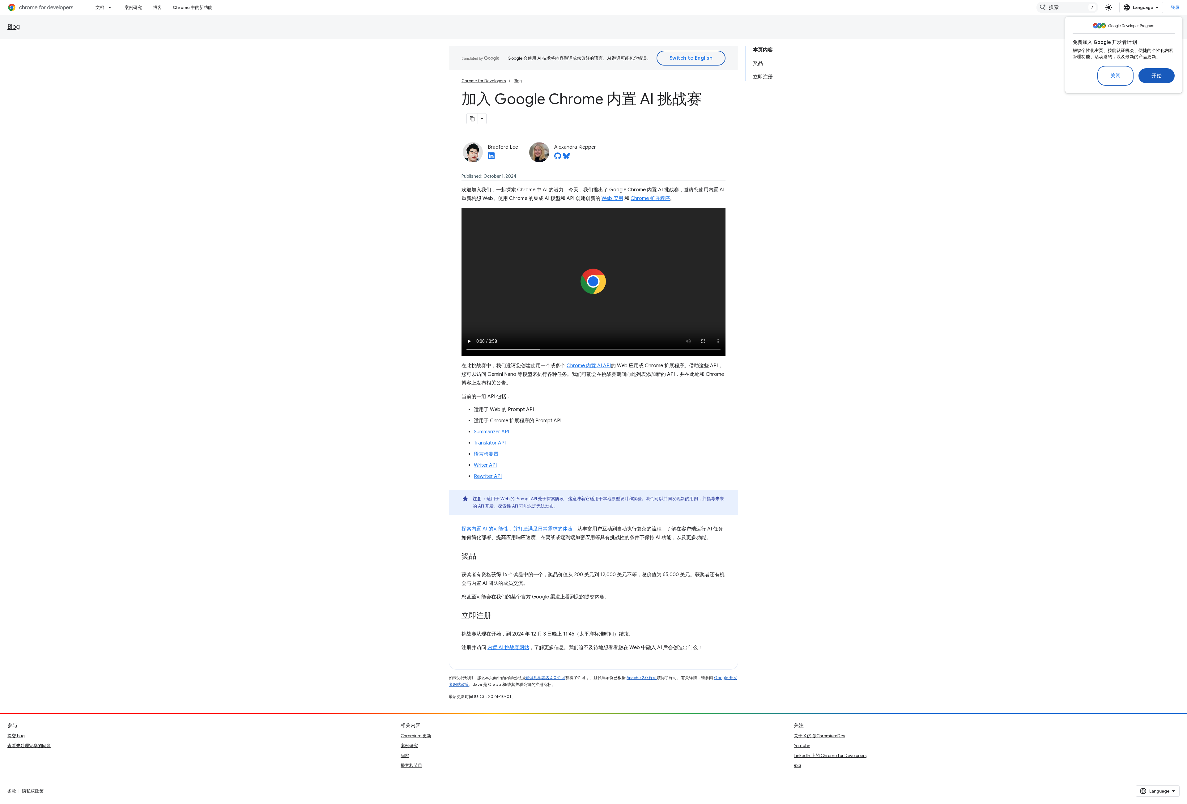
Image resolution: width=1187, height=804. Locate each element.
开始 (1156, 76)
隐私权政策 (33, 791)
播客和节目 (411, 765)
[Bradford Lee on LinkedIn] (491, 157)
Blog (13, 27)
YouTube (802, 745)
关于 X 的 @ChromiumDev (819, 735)
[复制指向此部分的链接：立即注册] (497, 615)
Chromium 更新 (416, 735)
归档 (405, 755)
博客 (157, 7)
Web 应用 (612, 198)
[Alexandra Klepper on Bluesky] (566, 157)
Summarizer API (491, 432)
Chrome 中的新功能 (192, 7)
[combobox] (1067, 7)
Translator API (490, 443)
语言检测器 (486, 454)
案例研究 (133, 7)
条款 (11, 791)
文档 (100, 7)
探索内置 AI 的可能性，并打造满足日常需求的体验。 (519, 529)
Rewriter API (488, 476)
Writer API (485, 465)
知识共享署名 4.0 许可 (545, 677)
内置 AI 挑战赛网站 (508, 647)
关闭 (1115, 76)
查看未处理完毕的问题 (29, 745)
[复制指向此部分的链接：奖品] (482, 556)
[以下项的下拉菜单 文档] (111, 7)
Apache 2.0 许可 (642, 677)
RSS (797, 765)
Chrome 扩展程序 (650, 198)
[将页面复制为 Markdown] (472, 118)
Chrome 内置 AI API (589, 366)
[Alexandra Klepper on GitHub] (557, 157)
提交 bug (16, 735)
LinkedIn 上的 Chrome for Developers (830, 755)
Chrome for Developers (484, 80)
